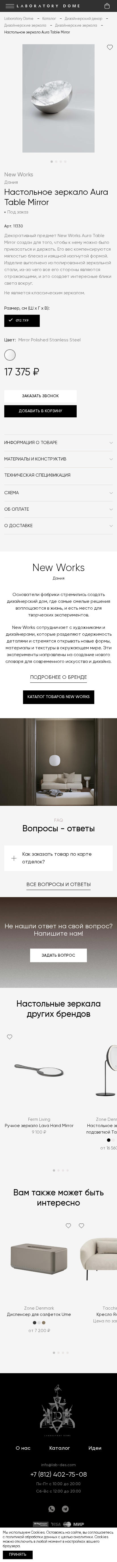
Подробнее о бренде (58, 677)
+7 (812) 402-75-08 (58, 1474)
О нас (23, 1448)
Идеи (95, 1448)
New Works (18, 175)
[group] (39, 1095)
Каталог (59, 1448)
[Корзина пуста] (107, 6)
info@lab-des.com (58, 1465)
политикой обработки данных (31, 1537)
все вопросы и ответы (58, 884)
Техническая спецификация (37, 475)
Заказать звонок (40, 396)
